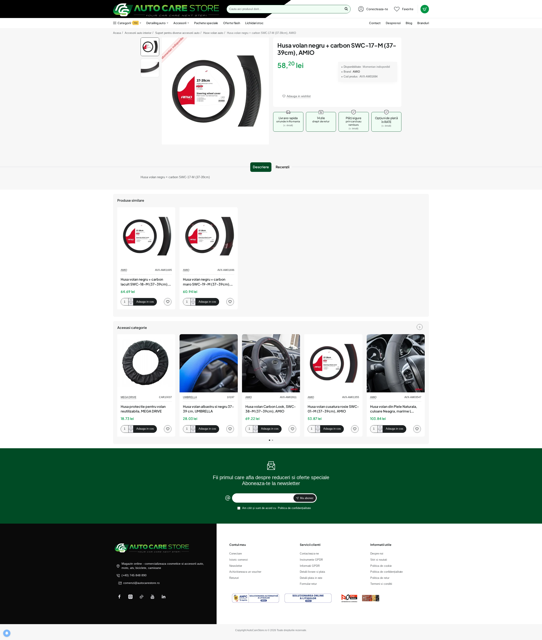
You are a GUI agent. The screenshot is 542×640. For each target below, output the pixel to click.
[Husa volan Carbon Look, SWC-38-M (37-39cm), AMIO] (271, 363)
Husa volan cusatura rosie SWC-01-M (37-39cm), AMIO (333, 408)
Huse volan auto (213, 32)
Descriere (261, 167)
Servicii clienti (310, 544)
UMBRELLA (190, 397)
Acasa (117, 32)
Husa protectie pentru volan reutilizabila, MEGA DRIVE (143, 408)
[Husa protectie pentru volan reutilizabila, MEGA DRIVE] (146, 363)
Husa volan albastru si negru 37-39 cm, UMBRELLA (208, 408)
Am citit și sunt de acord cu (276, 508)
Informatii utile (380, 544)
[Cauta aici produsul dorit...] (346, 9)
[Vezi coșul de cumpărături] (424, 9)
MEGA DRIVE (128, 397)
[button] (150, 39)
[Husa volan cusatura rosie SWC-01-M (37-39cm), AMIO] (333, 363)
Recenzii (282, 167)
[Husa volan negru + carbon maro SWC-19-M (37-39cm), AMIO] (209, 236)
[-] (130, 303)
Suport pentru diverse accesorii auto (177, 32)
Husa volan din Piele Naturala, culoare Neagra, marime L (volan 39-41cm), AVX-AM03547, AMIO (393, 409)
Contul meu (237, 544)
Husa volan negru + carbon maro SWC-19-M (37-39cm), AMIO (206, 282)
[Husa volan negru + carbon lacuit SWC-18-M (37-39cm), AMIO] (146, 236)
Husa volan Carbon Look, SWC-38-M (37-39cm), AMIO (270, 408)
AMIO (356, 71)
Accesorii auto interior (138, 32)
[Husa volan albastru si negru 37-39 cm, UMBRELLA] (209, 363)
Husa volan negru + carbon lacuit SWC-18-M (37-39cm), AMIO (145, 282)
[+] (130, 300)
